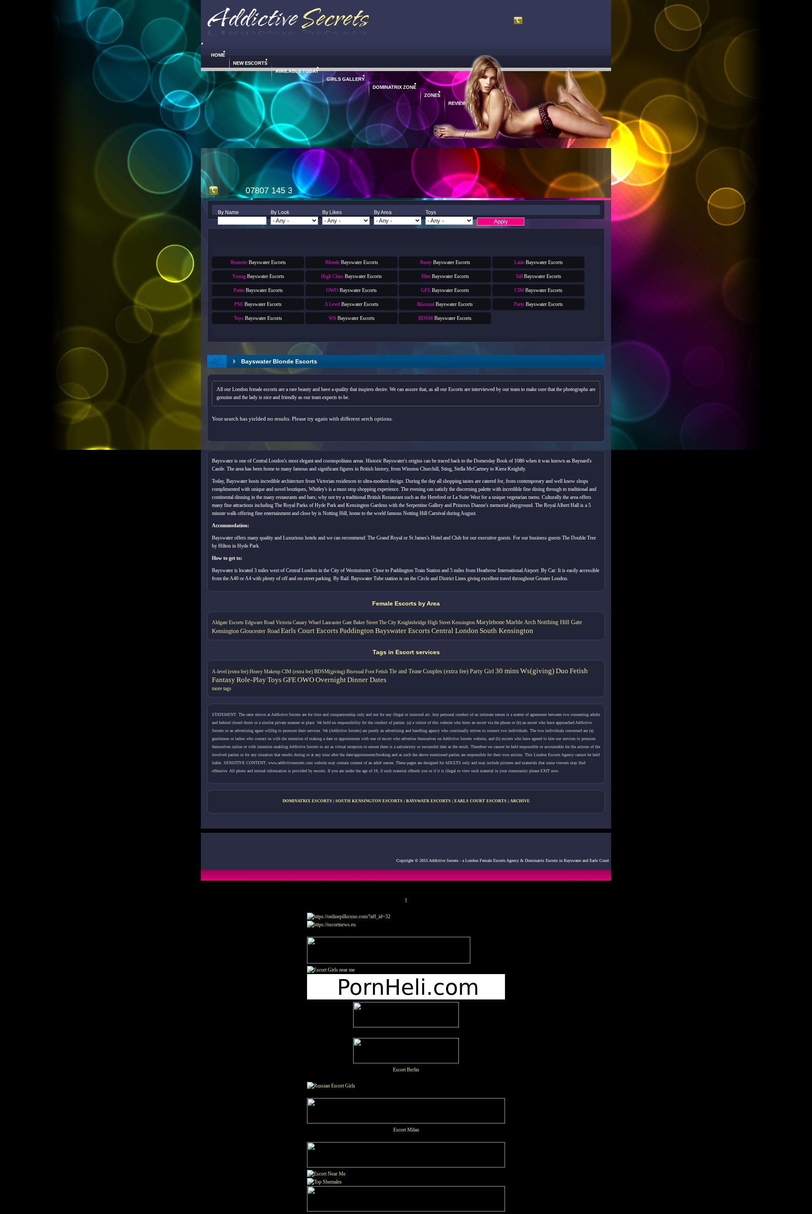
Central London (454, 631)
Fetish (579, 671)
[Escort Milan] (406, 1122)
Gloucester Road (260, 631)
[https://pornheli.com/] (388, 962)
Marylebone (490, 622)
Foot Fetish (376, 671)
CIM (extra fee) (297, 671)
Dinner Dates (367, 680)
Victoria (283, 622)
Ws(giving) (537, 671)
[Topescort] (406, 1166)
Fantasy (223, 680)
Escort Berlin (406, 1070)
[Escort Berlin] (406, 1052)
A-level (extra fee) (230, 671)
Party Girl (482, 671)
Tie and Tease (405, 671)
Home (218, 55)
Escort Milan (406, 1130)
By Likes (332, 212)
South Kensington (506, 631)
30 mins (507, 671)
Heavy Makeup (265, 671)
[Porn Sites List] (406, 998)
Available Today (296, 71)
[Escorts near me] (331, 970)
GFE (289, 680)
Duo (562, 671)
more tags (221, 688)
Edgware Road (259, 622)
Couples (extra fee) (446, 671)
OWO (305, 680)
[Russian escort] (331, 1086)
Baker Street (365, 622)
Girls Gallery (345, 79)
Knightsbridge (412, 622)
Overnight (330, 680)
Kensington (225, 631)
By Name (228, 212)
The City (387, 622)
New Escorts (250, 63)
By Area (383, 212)
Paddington (357, 631)
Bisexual (355, 671)
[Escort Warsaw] (406, 1210)
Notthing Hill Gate (559, 622)
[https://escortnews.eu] (331, 925)
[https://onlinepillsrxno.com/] (348, 916)
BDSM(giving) (329, 671)
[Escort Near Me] (326, 1174)
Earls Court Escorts (309, 631)
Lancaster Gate (337, 622)
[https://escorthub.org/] (406, 1016)
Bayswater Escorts (258, 262)
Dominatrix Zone (394, 87)
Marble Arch (521, 622)
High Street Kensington (451, 622)
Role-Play (251, 680)
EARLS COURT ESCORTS (480, 800)
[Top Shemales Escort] (324, 1182)
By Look (280, 212)
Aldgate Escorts (228, 622)
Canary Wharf (307, 622)
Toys (430, 212)
